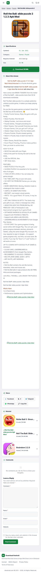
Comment (7, 486)
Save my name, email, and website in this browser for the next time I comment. (21, 536)
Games (9, 8)
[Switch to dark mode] (37, 3)
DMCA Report (13, 562)
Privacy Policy (23, 562)
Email (5, 518)
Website (5, 527)
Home (3, 8)
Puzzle (14, 8)
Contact (4, 562)
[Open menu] (3, 3)
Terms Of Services (8, 565)
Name (5, 510)
